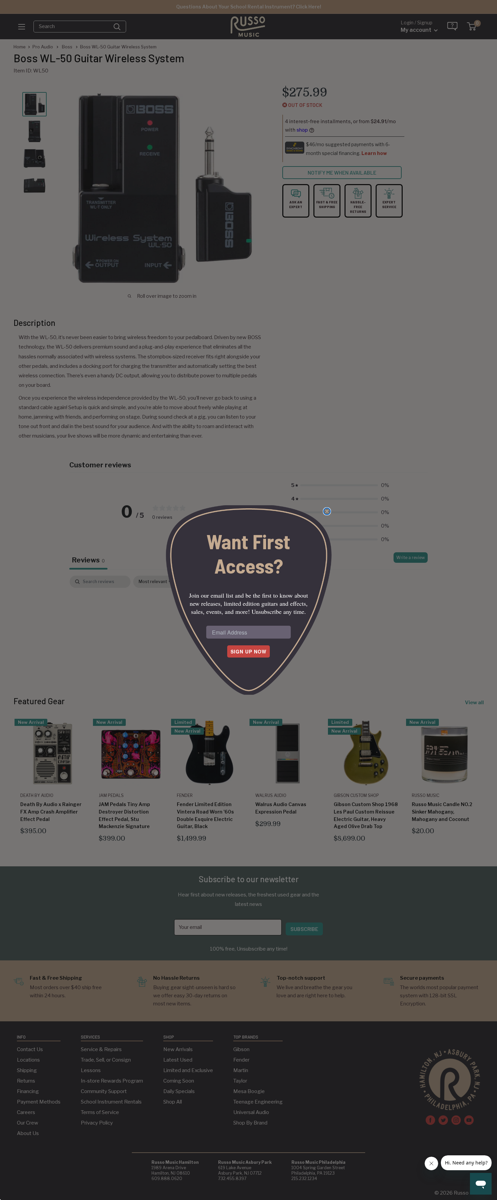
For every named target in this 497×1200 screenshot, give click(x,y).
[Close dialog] (327, 511)
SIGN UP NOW (248, 651)
